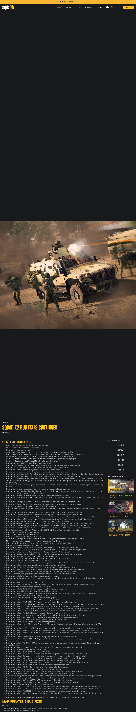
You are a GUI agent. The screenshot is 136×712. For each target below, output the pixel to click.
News (79, 7)
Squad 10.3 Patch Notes (119, 516)
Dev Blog (121, 460)
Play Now (128, 7)
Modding (121, 470)
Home (59, 7)
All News (121, 445)
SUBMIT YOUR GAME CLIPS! (68, 2)
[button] (69, 7)
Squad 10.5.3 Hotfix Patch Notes (120, 496)
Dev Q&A (120, 450)
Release (5, 422)
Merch (100, 7)
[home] (8, 7)
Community (120, 455)
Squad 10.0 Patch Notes (119, 535)
